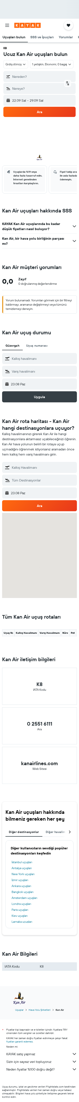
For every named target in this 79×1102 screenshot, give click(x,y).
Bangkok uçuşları (22, 892)
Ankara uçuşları (21, 886)
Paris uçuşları (20, 910)
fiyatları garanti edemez (19, 1041)
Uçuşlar (19, 1009)
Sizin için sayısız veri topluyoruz (28, 1061)
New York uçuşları (23, 874)
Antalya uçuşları (22, 868)
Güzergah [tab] (12, 345)
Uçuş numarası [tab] (37, 345)
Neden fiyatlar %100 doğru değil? (30, 1069)
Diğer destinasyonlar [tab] (24, 832)
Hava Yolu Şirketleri (40, 1009)
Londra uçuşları (21, 904)
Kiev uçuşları (20, 916)
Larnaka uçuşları (22, 922)
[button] (7, 25)
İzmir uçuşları (20, 880)
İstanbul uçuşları (22, 862)
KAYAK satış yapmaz (20, 1054)
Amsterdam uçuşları (24, 898)
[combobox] (43, 359)
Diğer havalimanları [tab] (60, 832)
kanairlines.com (39, 763)
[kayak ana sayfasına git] (27, 25)
